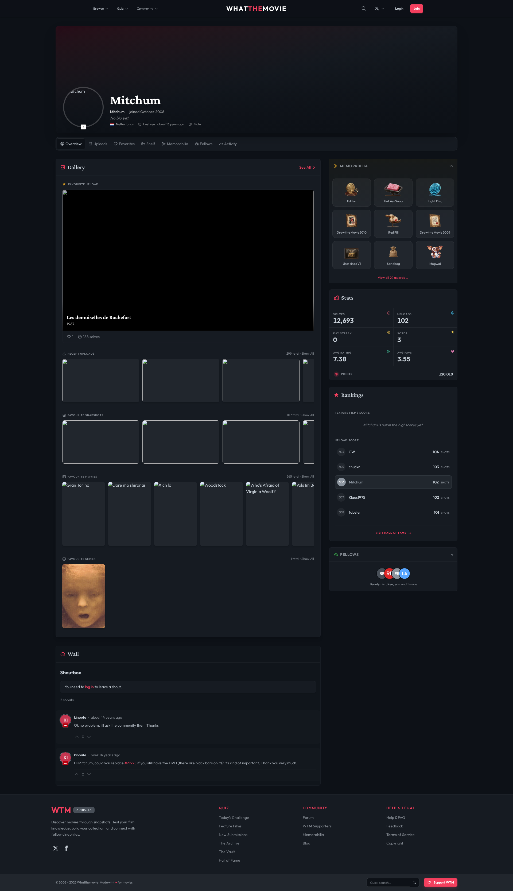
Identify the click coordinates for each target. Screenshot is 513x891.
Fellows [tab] (206, 143)
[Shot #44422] (100, 442)
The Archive (229, 843)
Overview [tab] (73, 143)
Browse (98, 8)
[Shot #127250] (180, 442)
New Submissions (233, 834)
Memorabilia (313, 834)
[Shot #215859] (180, 380)
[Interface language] (379, 8)
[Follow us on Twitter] (55, 848)
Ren (390, 584)
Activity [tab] (230, 143)
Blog (306, 843)
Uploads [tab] (100, 143)
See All (305, 167)
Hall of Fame (229, 860)
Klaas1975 (357, 497)
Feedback (394, 826)
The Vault (227, 851)
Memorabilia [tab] (177, 143)
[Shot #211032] (261, 380)
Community (145, 8)
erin (397, 584)
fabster (355, 512)
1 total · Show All (302, 559)
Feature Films (230, 826)
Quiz (120, 8)
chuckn (354, 466)
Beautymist (378, 584)
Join (417, 8)
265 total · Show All (300, 476)
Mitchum (356, 482)
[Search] (364, 8)
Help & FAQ (395, 817)
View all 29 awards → (393, 278)
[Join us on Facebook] (66, 848)
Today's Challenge (234, 817)
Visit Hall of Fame (391, 532)
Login (399, 8)
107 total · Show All (300, 415)
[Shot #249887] (100, 380)
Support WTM (444, 882)
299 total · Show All (300, 353)
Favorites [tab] (127, 143)
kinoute (80, 717)
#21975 (131, 763)
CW (352, 452)
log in (89, 686)
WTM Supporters (317, 826)
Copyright (394, 843)
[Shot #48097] (261, 442)
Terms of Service (400, 834)
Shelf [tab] (150, 143)
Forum (308, 817)
